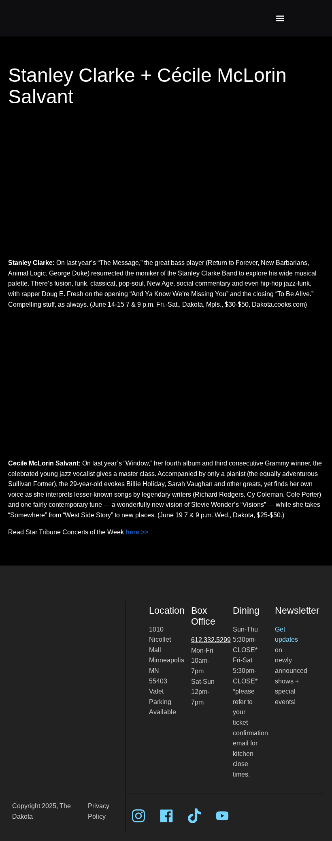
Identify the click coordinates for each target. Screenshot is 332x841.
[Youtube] (222, 816)
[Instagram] (138, 816)
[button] (280, 18)
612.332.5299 (211, 639)
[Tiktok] (194, 816)
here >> (137, 532)
